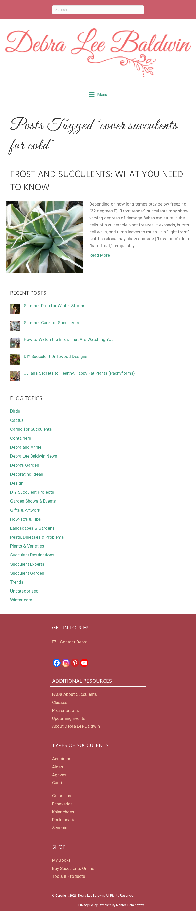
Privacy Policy (88, 905)
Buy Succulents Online (73, 868)
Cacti (57, 782)
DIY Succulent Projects (32, 492)
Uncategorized (24, 591)
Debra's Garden (24, 465)
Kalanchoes (63, 811)
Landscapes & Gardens (32, 528)
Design (16, 483)
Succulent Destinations (32, 554)
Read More (99, 255)
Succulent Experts (27, 564)
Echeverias (62, 803)
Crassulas (61, 795)
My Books (61, 860)
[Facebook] (57, 663)
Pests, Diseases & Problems (37, 537)
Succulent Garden (27, 573)
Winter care (21, 599)
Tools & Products (68, 876)
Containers (20, 438)
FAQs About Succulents (74, 694)
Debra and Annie (25, 447)
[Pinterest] (75, 663)
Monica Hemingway (130, 905)
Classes (59, 702)
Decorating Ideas (26, 474)
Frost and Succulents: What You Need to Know (96, 181)
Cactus (17, 420)
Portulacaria (63, 819)
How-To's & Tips (25, 519)
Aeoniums (61, 758)
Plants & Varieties (27, 546)
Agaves (59, 774)
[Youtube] (84, 663)
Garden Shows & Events (33, 501)
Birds (15, 411)
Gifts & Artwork (25, 510)
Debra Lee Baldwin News (33, 456)
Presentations (65, 710)
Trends (16, 582)
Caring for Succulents (31, 429)
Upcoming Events (68, 718)
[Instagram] (66, 663)
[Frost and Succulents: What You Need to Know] (44, 236)
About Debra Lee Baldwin (76, 726)
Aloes (57, 766)
